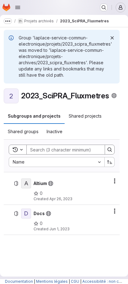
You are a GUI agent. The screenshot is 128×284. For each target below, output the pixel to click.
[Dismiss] (112, 38)
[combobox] (56, 162)
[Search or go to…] (103, 7)
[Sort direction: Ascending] (110, 162)
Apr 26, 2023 (60, 198)
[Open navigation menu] (18, 7)
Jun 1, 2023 (59, 229)
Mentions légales (52, 281)
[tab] (34, 116)
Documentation (19, 281)
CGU (75, 281)
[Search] (110, 150)
